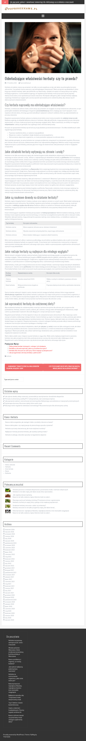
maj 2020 (8, 611)
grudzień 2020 (10, 595)
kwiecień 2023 (10, 550)
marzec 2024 (9, 536)
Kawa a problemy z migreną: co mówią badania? (14, 662)
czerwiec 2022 (10, 554)
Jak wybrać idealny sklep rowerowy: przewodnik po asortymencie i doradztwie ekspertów (34, 396)
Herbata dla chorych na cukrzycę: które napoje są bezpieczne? (30, 350)
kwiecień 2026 (10, 529)
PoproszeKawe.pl (25, 83)
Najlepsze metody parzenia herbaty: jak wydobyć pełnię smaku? (26, 432)
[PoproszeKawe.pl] (21, 8)
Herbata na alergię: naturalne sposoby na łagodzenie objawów (25, 435)
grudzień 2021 (10, 568)
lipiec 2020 (8, 606)
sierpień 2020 (9, 604)
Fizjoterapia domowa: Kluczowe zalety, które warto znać (29, 2)
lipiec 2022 (8, 552)
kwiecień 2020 (10, 613)
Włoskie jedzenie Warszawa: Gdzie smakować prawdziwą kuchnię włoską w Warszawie (15, 652)
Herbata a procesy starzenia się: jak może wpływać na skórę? (25, 428)
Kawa (7, 471)
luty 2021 (8, 590)
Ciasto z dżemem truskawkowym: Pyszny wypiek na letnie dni (16, 710)
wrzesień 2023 (10, 545)
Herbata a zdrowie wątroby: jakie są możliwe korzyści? (28, 348)
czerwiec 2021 (10, 581)
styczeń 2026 (9, 532)
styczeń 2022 (9, 566)
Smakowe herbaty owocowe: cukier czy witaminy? (29, 505)
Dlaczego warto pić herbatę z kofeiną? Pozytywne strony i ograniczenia (36, 500)
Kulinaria (8, 473)
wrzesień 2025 (10, 534)
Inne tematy (9, 469)
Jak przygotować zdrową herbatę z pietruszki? (25, 353)
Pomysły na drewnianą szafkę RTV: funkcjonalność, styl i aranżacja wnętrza (30, 399)
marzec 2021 (9, 588)
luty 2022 (8, 563)
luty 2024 (8, 538)
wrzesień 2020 (10, 602)
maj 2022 (8, 557)
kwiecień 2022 (10, 559)
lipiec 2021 (8, 579)
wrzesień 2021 (10, 575)
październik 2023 (10, 543)
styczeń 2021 (9, 593)
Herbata (8, 356)
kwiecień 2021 (10, 586)
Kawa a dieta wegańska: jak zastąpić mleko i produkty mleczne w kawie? (29, 422)
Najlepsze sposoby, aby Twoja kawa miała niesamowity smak (16, 697)
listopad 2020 (9, 597)
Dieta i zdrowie (10, 465)
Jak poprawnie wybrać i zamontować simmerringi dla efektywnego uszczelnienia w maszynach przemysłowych (42, 401)
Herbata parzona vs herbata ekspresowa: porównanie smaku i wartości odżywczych (40, 490)
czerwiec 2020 (10, 609)
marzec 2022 (9, 561)
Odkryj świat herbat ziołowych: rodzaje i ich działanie (27, 346)
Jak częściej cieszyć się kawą (22, 495)
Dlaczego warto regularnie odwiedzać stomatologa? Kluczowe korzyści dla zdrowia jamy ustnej (36, 405)
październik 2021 (10, 572)
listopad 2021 (9, 570)
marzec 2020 (9, 615)
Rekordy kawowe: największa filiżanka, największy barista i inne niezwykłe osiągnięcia (41, 511)
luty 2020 (8, 618)
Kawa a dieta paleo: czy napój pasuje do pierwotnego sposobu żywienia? (29, 425)
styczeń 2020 (9, 620)
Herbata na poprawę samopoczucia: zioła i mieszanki (15, 643)
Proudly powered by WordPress (13, 735)
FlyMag (32, 735)
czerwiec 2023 (10, 547)
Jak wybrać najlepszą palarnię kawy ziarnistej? (15, 669)
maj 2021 (8, 584)
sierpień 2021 (9, 577)
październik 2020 (10, 600)
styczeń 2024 (9, 541)
